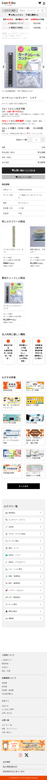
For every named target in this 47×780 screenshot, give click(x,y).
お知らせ (5, 706)
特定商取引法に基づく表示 (14, 771)
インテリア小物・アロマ (11, 36)
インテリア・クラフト (18, 33)
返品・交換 (6, 671)
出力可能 (37, 19)
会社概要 (6, 762)
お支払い (5, 667)
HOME (5, 33)
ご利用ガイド (7, 660)
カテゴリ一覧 (7, 725)
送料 (8, 19)
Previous (4, 67)
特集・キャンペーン (9, 729)
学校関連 (37, 28)
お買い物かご (7, 732)
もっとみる (23, 486)
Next (43, 67)
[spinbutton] (36, 139)
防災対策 (37, 23)
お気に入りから (17, 15)
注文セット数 (21, 140)
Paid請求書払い (8, 694)
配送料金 (5, 664)
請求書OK (22, 19)
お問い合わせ (7, 713)
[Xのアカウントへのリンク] (26, 755)
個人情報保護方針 (10, 767)
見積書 (4, 683)
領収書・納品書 (8, 690)
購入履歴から (33, 15)
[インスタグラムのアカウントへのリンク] (20, 755)
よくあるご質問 (8, 709)
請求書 (4, 686)
